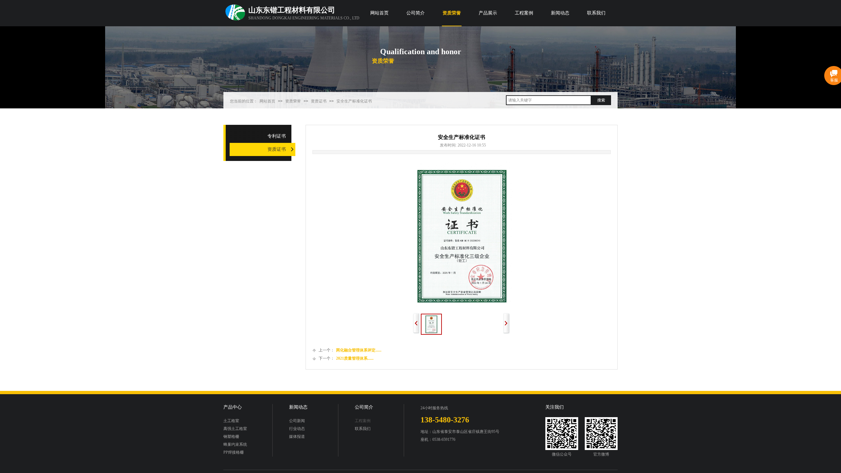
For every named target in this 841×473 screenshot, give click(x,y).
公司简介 (415, 13)
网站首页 (379, 13)
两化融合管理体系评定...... (350, 350)
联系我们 (596, 13)
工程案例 (524, 13)
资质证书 (319, 101)
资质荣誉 (452, 13)
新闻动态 (560, 13)
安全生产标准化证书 (354, 101)
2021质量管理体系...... (346, 358)
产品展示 (488, 13)
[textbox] (548, 100)
